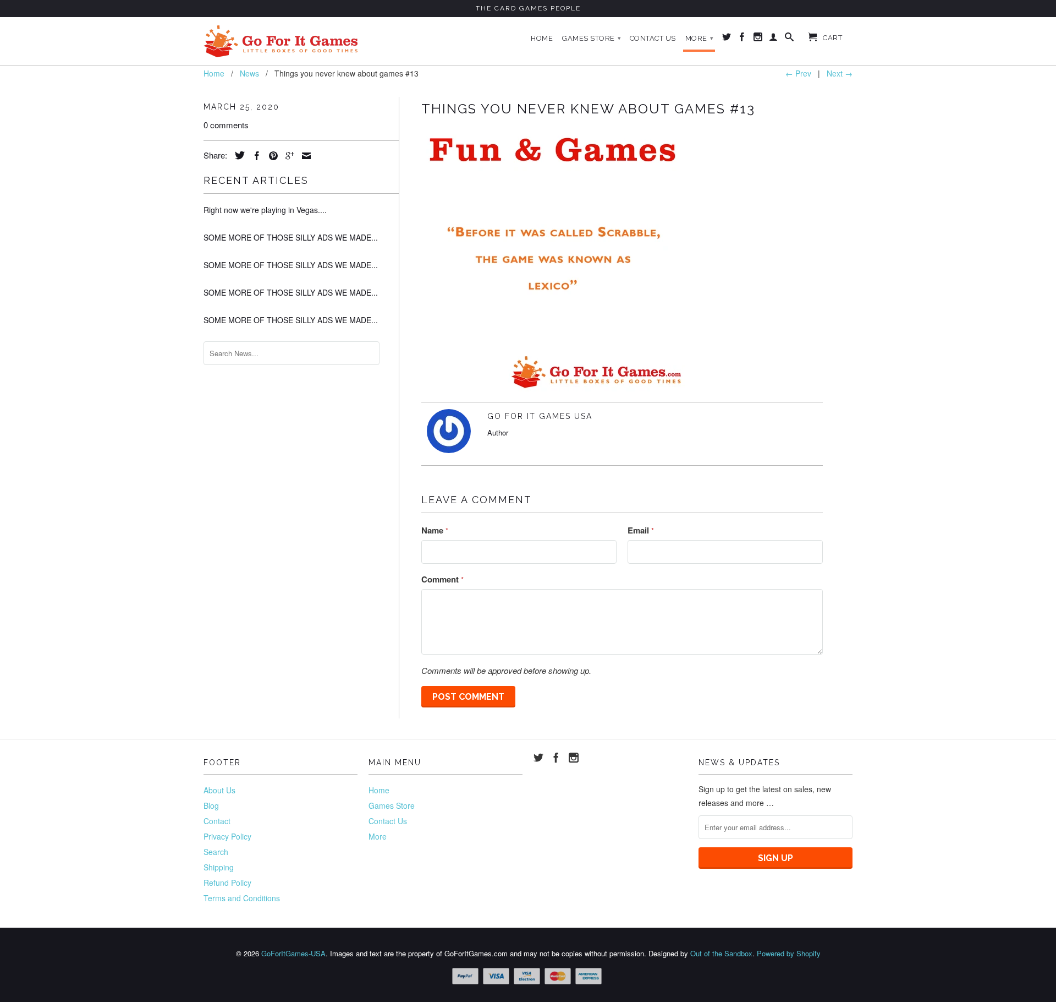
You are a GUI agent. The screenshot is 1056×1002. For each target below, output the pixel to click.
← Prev (798, 73)
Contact (217, 820)
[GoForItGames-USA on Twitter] (727, 39)
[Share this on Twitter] (237, 155)
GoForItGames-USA (293, 953)
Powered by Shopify (789, 953)
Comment (442, 579)
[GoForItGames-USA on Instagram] (758, 39)
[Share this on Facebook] (254, 155)
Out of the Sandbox (721, 953)
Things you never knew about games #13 (588, 109)
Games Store (592, 38)
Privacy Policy (227, 836)
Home (542, 38)
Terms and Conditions (242, 897)
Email (641, 530)
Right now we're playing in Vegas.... (265, 210)
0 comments (226, 124)
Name (434, 530)
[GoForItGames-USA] (281, 41)
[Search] (789, 39)
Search (216, 851)
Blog (211, 805)
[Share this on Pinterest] (270, 155)
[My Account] (773, 39)
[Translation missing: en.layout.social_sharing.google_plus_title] (287, 155)
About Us (219, 790)
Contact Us (653, 38)
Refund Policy (227, 882)
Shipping (219, 867)
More (699, 38)
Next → (840, 73)
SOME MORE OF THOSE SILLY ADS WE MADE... (291, 237)
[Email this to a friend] (303, 155)
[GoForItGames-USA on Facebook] (742, 39)
